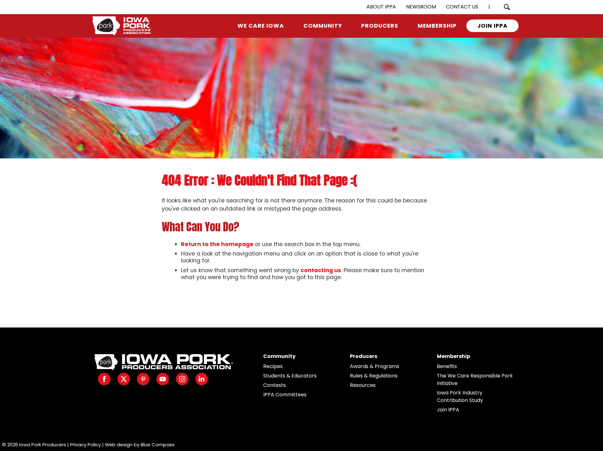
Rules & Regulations (374, 375)
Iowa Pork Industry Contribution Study (460, 396)
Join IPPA (448, 409)
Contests (274, 385)
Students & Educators (290, 375)
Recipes (273, 366)
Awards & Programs (374, 366)
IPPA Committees (285, 394)
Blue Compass (158, 444)
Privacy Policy (85, 444)
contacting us (321, 270)
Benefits (447, 366)
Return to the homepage (217, 244)
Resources (363, 385)
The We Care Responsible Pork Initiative (475, 379)
